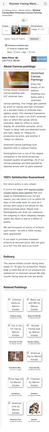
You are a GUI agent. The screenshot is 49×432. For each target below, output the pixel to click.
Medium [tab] (34, 38)
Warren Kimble (24, 10)
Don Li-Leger (16, 369)
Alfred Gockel (35, 421)
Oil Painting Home (9, 10)
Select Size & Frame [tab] (14, 38)
